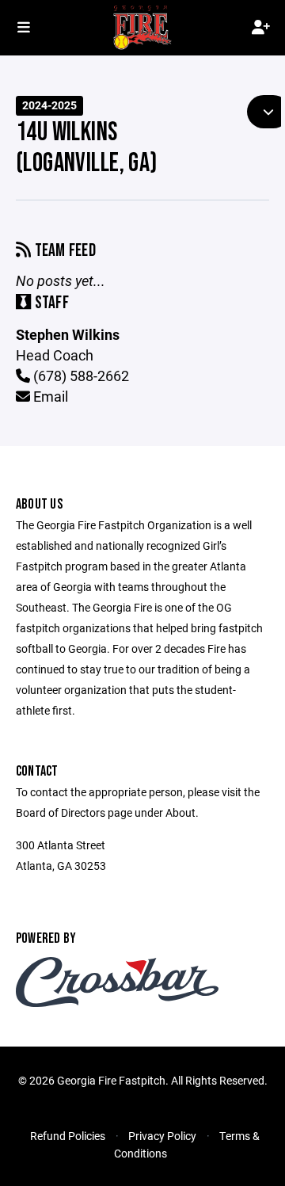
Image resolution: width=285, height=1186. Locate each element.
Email (49, 396)
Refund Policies (67, 1135)
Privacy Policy (162, 1135)
